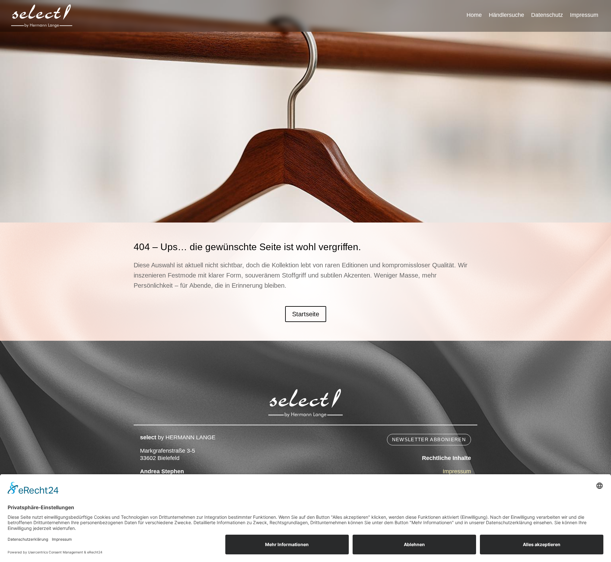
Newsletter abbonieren (429, 439)
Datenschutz (547, 15)
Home (474, 15)
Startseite (305, 314)
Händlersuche (506, 15)
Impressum (584, 15)
